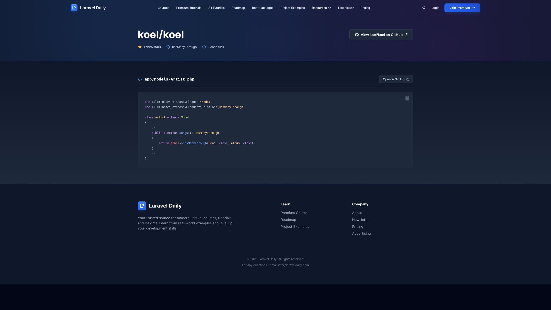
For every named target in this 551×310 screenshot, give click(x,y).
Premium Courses (295, 213)
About (357, 213)
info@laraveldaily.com (293, 265)
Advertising (361, 233)
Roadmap (238, 7)
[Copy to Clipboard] (407, 98)
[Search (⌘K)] (424, 8)
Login (435, 7)
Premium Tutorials (188, 7)
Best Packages (263, 7)
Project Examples (292, 7)
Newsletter (346, 7)
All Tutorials (216, 7)
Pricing (365, 7)
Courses (163, 7)
